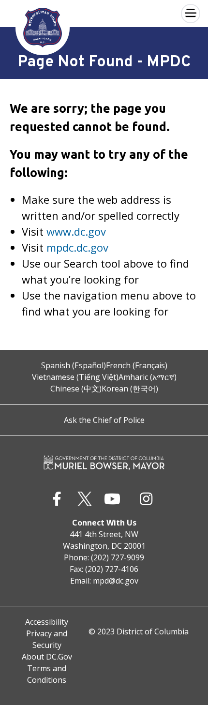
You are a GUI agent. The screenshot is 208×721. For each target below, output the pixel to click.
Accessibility (46, 621)
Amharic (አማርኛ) (148, 377)
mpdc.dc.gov (77, 247)
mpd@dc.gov (115, 580)
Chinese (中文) (76, 388)
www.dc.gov (76, 231)
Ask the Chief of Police (104, 420)
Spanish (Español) (73, 365)
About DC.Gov (47, 656)
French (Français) (136, 365)
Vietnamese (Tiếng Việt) (75, 377)
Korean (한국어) (130, 388)
